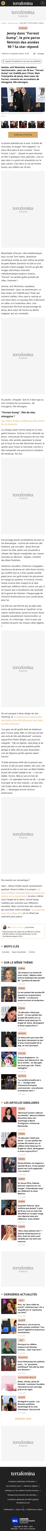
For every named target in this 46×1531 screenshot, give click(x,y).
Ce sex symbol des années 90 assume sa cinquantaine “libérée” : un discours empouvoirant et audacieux (31, 996)
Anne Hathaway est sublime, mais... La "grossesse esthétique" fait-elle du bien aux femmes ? (31, 1365)
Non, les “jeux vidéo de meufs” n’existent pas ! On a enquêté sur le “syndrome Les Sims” (31, 1308)
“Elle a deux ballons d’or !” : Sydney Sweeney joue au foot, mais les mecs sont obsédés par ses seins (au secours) (30, 1236)
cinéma (32, 952)
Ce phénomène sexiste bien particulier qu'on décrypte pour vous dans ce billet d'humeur (22, 720)
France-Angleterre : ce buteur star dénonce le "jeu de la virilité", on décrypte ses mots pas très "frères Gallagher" (30, 1062)
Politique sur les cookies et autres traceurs (22, 1490)
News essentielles (19, 952)
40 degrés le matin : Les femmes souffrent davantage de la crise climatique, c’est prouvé (29, 1405)
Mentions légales (31, 1486)
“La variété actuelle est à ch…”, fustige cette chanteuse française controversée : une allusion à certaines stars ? (30, 1085)
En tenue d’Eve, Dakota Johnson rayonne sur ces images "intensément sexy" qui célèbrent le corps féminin (31, 1188)
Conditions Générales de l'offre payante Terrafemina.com (23, 1501)
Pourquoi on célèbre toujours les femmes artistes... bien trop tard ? (30, 1347)
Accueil (3, 23)
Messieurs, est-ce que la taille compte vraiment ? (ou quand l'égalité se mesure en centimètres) (31, 1328)
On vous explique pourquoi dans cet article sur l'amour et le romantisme (23, 893)
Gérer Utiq (20, 1509)
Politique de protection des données (22, 1495)
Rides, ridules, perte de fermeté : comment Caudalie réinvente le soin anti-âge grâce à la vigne (31, 1385)
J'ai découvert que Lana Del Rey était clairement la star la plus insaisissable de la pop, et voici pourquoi (30, 1041)
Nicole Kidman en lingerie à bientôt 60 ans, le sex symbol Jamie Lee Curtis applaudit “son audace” (31, 1167)
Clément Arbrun (17, 927)
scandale (5, 952)
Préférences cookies (34, 1509)
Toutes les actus (13, 23)
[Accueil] (23, 3)
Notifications (9, 1509)
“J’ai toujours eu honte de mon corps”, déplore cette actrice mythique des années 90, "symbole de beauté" (31, 976)
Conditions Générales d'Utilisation (21, 1481)
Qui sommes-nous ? (14, 1486)
